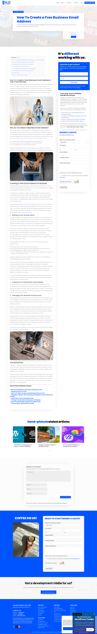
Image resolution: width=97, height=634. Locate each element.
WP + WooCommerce (43, 623)
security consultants (79, 119)
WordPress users (22, 204)
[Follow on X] (17, 627)
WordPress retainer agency (76, 121)
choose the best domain (33, 242)
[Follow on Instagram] (19, 627)
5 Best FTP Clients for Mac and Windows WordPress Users (28, 393)
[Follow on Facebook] (14, 627)
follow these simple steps (25, 212)
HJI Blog (73, 36)
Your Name (63, 145)
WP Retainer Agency (42, 624)
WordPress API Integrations (60, 619)
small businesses (29, 223)
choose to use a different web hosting (23, 327)
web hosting (42, 195)
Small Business (41, 621)
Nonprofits (40, 613)
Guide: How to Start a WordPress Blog (22, 398)
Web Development (58, 608)
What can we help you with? (68, 140)
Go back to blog (19, 11)
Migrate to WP (41, 627)
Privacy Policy (63, 87)
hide (19, 57)
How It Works (41, 608)
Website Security (58, 615)
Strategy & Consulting (59, 618)
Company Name (64, 157)
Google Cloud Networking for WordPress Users (22, 445)
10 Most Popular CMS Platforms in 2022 (22, 403)
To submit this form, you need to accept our (63, 558)
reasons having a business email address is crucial (33, 138)
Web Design (57, 607)
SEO (55, 611)
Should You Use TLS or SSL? (19, 391)
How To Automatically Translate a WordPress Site (25, 401)
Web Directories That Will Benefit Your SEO (72, 445)
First (60, 149)
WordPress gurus (66, 114)
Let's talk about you (48, 592)
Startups (40, 615)
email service (35, 188)
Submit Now (64, 187)
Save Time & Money (42, 607)
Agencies (40, 619)
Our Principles (41, 611)
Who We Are (41, 610)
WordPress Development (60, 610)
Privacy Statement (75, 558)
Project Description (65, 163)
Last (75, 149)
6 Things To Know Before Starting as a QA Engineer (26, 400)
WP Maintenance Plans (43, 626)
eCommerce (57, 613)
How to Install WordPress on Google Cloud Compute (47, 445)
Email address (64, 152)
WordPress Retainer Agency (60, 621)
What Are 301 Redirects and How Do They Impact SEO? (26, 389)
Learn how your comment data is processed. (56, 503)
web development (77, 112)
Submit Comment (65, 497)
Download (90, 629)
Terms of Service (73, 87)
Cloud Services (57, 616)
